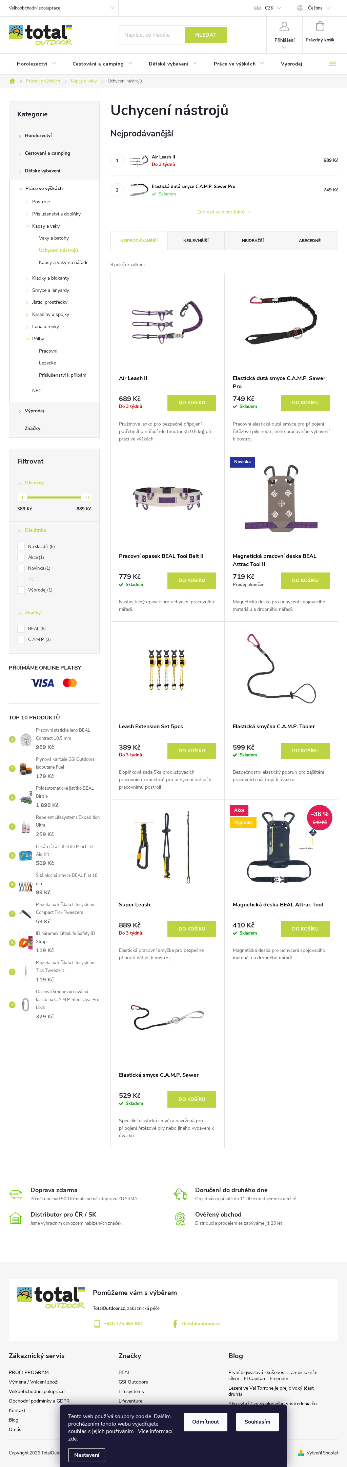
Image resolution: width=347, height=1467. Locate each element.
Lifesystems (131, 1391)
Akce (35, 557)
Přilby (38, 339)
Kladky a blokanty (50, 278)
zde (72, 1439)
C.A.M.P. (38, 640)
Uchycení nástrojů (58, 250)
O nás (15, 1429)
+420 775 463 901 (123, 1323)
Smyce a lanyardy (50, 290)
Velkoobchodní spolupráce (34, 8)
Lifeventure (130, 1401)
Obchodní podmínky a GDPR (39, 1401)
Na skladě (41, 547)
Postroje (41, 202)
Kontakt (17, 1410)
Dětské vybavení (42, 171)
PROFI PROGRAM (29, 1372)
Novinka (38, 568)
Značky (32, 428)
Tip (33, 579)
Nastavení (86, 1455)
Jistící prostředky (49, 302)
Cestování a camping (47, 153)
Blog (13, 1420)
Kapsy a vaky (46, 226)
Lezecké (47, 363)
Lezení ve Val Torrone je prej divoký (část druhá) (271, 1391)
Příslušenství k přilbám (62, 375)
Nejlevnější (195, 240)
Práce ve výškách (44, 188)
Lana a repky (45, 326)
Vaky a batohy (54, 238)
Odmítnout (205, 1422)
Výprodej (34, 411)
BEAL (36, 629)
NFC (36, 391)
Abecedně (310, 240)
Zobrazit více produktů (221, 212)
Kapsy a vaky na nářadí (63, 262)
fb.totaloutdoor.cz (201, 1323)
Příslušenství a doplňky (56, 214)
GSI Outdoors (133, 1382)
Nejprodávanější (139, 240)
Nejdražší (253, 240)
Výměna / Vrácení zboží (33, 1382)
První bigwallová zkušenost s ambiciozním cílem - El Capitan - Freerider (273, 1375)
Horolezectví (38, 135)
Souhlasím (257, 1422)
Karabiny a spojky (50, 314)
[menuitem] (36, 64)
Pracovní (48, 351)
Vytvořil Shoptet (322, 1453)
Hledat (206, 35)
